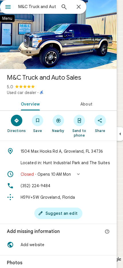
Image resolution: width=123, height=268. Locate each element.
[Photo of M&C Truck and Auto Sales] (58, 34)
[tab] (29, 103)
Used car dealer (21, 92)
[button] (58, 174)
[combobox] (37, 6)
